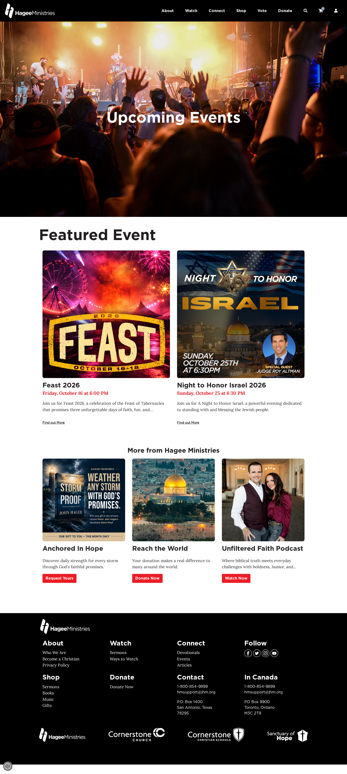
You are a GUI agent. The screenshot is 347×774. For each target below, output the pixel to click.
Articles (184, 665)
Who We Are (54, 652)
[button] (305, 11)
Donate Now (147, 578)
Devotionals (188, 652)
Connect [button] (217, 11)
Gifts (47, 705)
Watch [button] (191, 11)
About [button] (167, 11)
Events (183, 659)
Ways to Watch (124, 659)
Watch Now (236, 578)
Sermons (118, 652)
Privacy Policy (55, 665)
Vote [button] (262, 11)
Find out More (53, 422)
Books (48, 693)
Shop (241, 11)
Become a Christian (61, 659)
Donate (285, 11)
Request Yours (59, 578)
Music (48, 699)
